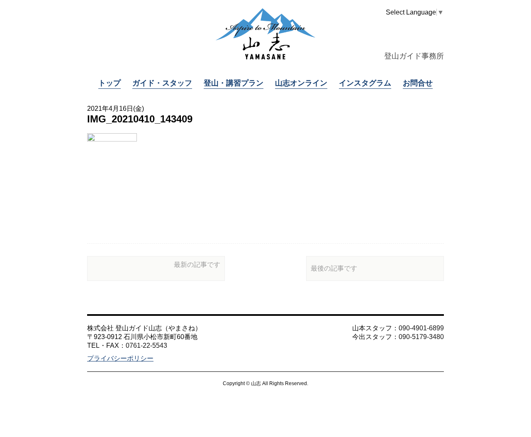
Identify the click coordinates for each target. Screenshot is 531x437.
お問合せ (418, 83)
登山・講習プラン (233, 83)
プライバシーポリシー (120, 358)
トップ (109, 83)
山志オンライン (301, 83)
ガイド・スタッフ (162, 83)
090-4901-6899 (421, 328)
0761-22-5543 (146, 345)
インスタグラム (365, 83)
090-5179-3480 (421, 336)
